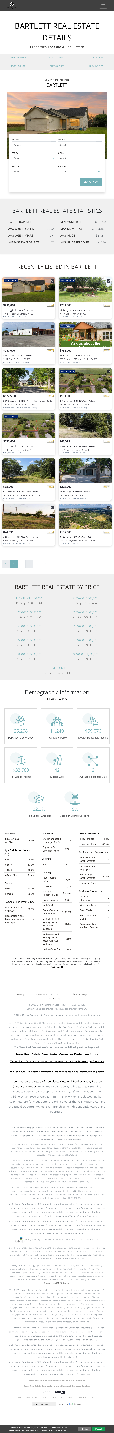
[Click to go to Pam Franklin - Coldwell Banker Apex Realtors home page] (14, 5)
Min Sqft (16, 166)
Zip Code (71, 1397)
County (53, 1397)
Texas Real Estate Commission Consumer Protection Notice (57, 1054)
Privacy (20, 994)
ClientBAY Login (80, 994)
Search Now (91, 181)
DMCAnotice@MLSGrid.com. (57, 1283)
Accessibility (40, 994)
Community (82, 1397)
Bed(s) (15, 153)
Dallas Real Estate (32, 1397)
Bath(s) (61, 153)
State (44, 1397)
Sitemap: (18, 1397)
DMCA (59, 994)
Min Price (16, 139)
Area (92, 1397)
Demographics (57, 66)
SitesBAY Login (54, 998)
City (62, 1397)
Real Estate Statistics (57, 57)
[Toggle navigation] (103, 6)
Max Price (62, 139)
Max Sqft (62, 166)
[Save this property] (52, 281)
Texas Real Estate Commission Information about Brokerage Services (57, 1386)
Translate (78, 1404)
